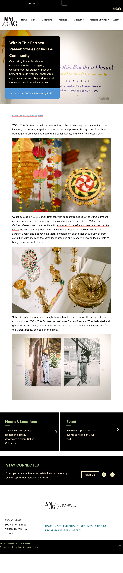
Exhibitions (47, 20)
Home (24, 20)
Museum (78, 20)
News (40, 115)
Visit (33, 20)
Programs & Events (98, 20)
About (116, 20)
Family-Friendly (30, 115)
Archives (63, 20)
